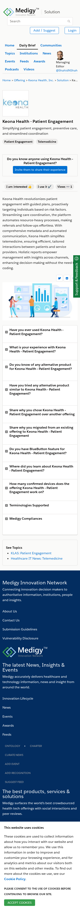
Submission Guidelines (19, 629)
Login (72, 30)
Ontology (12, 746)
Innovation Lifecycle (17, 698)
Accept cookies (20, 902)
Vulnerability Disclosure (20, 638)
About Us (9, 611)
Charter (36, 746)
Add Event (12, 764)
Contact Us (10, 620)
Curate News (14, 755)
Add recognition (18, 773)
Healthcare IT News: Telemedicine (37, 558)
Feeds (6, 734)
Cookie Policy (14, 879)
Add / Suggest (44, 30)
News (6, 707)
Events (7, 716)
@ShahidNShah (67, 70)
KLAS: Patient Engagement (31, 553)
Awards (8, 725)
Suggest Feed (14, 782)
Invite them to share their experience (40, 170)
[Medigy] (21, 11)
